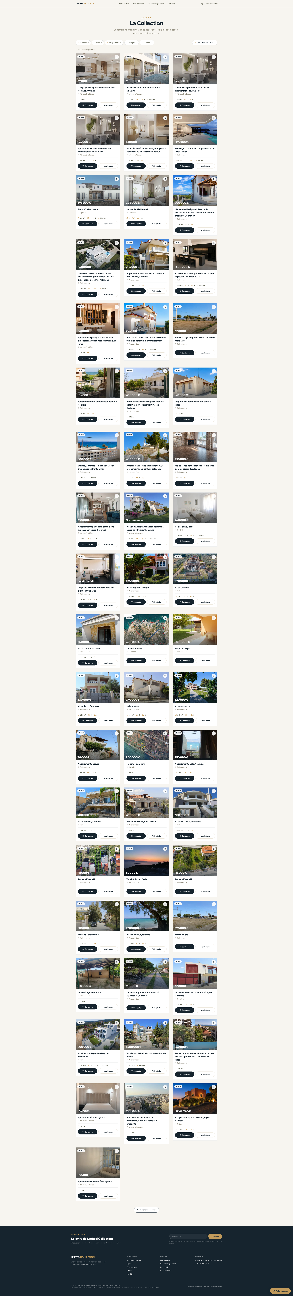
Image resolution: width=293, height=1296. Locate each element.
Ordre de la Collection (205, 43)
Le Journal (171, 4)
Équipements (114, 43)
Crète (129, 1270)
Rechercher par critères (146, 1210)
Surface (147, 43)
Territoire (83, 43)
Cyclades (130, 1264)
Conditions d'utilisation (194, 1286)
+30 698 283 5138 (202, 1264)
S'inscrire (215, 1236)
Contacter (89, 105)
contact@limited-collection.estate (208, 1260)
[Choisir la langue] (202, 4)
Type (98, 43)
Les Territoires (138, 4)
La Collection (124, 4)
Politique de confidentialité (213, 1286)
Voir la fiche (108, 105)
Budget (132, 43)
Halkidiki (130, 1274)
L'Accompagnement (156, 4)
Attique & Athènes (134, 1260)
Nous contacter (211, 4)
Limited (85, 3)
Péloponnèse (132, 1267)
